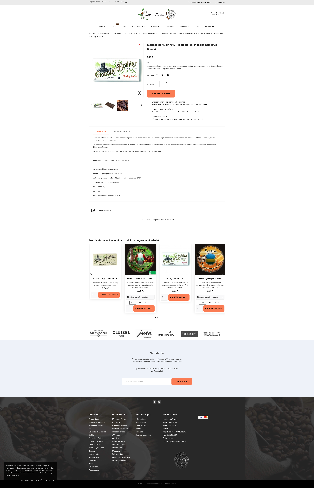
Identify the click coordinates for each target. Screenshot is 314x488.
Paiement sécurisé (119, 425)
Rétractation (117, 454)
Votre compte (143, 415)
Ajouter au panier (161, 93)
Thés (124, 26)
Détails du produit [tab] (121, 131)
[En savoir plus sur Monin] (157, 334)
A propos (116, 422)
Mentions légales (119, 419)
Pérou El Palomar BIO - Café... (140, 278)
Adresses (139, 432)
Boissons (155, 26)
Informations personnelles (141, 421)
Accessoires (185, 26)
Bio (198, 26)
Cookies (115, 438)
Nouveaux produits (97, 422)
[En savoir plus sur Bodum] (179, 334)
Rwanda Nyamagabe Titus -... (210, 278)
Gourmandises (138, 26)
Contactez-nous (119, 444)
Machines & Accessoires (94, 456)
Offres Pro (210, 26)
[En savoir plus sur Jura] (134, 334)
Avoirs (138, 428)
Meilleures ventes (96, 425)
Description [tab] (101, 131)
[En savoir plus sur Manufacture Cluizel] (111, 334)
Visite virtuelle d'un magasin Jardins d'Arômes (120, 432)
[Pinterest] (168, 75)
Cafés (114, 25)
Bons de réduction (143, 435)
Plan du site (117, 447)
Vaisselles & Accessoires (94, 468)
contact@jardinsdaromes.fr (174, 441)
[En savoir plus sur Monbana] (89, 334)
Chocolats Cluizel (96, 438)
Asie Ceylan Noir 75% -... (175, 278)
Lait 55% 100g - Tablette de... (105, 278)
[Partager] (157, 75)
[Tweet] (163, 75)
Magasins (116, 451)
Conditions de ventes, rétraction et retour (121, 459)
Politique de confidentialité (31, 480)
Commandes (141, 425)
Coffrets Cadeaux (96, 441)
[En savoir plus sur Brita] (202, 334)
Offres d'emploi (118, 441)
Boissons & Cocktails (97, 432)
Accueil (102, 26)
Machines (170, 26)
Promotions (94, 419)
